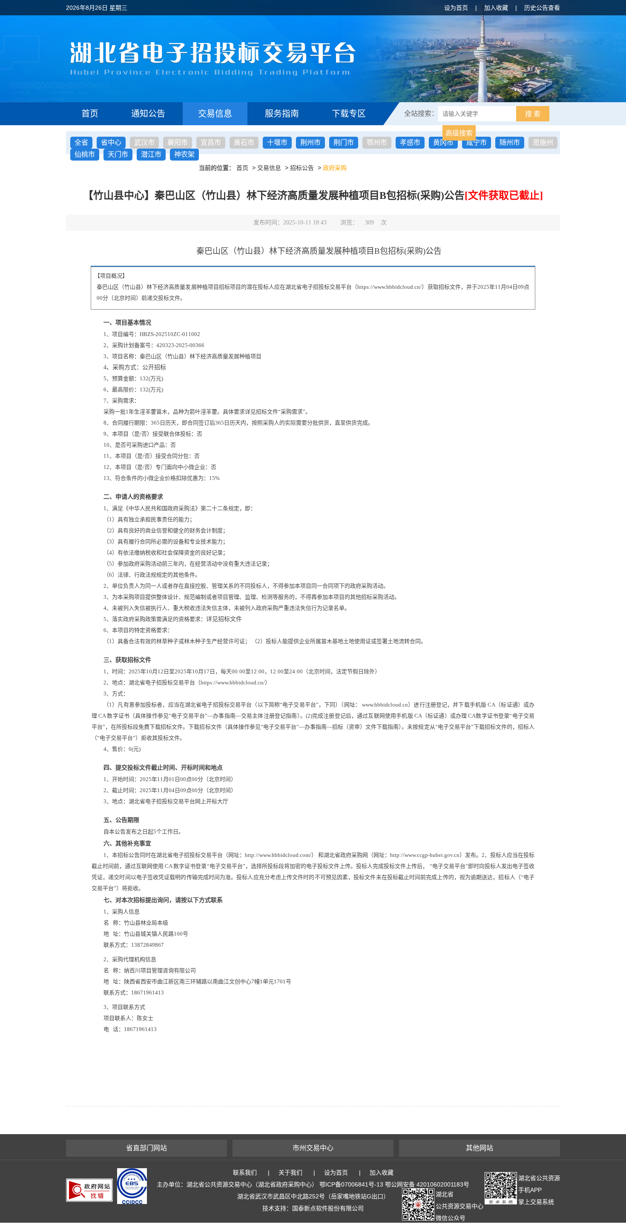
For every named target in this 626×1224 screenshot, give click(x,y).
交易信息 (215, 113)
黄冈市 (443, 142)
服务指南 (282, 113)
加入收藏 (496, 7)
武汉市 (144, 142)
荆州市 (310, 142)
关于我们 (290, 1172)
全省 (81, 142)
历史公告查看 (542, 7)
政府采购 (335, 167)
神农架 (184, 154)
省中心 (111, 142)
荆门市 (343, 142)
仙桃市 (85, 154)
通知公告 (148, 113)
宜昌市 (211, 142)
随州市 (510, 142)
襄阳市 (177, 142)
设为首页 (456, 7)
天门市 (118, 154)
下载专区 (349, 113)
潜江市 (151, 154)
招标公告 (302, 167)
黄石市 (244, 142)
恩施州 (543, 142)
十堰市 (277, 142)
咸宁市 (476, 142)
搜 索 (532, 114)
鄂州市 (377, 142)
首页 (89, 113)
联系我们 (245, 1172)
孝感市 (410, 142)
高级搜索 (459, 133)
